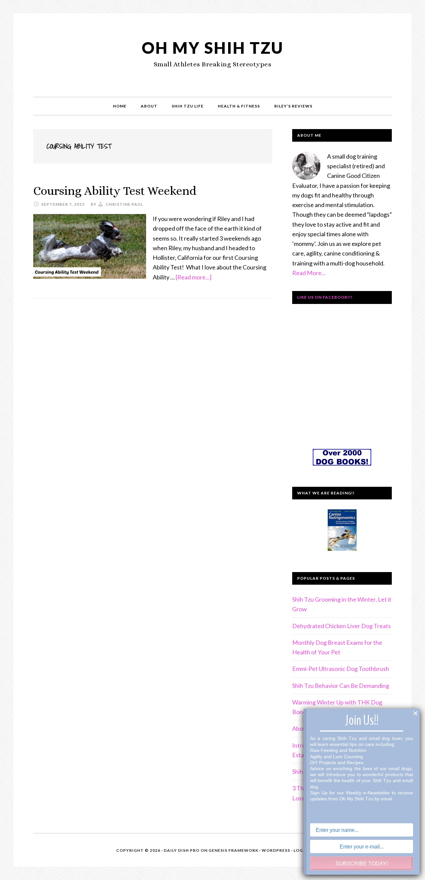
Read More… (309, 272)
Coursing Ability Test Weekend (115, 190)
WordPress (276, 850)
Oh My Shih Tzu (213, 47)
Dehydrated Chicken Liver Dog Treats (341, 625)
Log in (301, 850)
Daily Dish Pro (182, 850)
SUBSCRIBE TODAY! (361, 863)
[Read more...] (194, 277)
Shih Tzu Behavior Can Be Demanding (340, 685)
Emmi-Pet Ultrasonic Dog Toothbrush (340, 668)
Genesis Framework (233, 850)
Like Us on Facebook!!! (325, 297)
